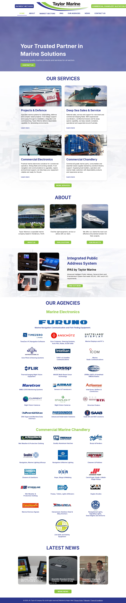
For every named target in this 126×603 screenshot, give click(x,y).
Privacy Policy (79, 600)
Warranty (87, 600)
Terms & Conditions (97, 600)
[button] (47, 13)
